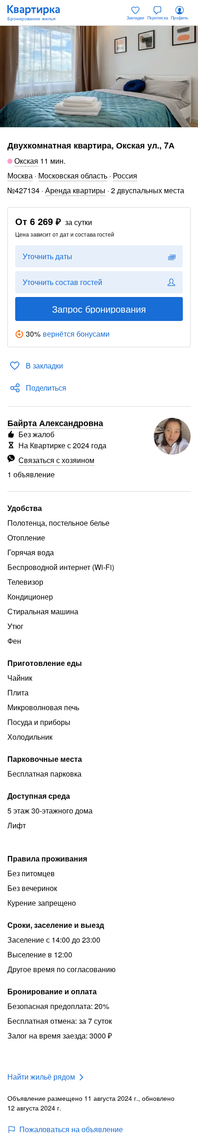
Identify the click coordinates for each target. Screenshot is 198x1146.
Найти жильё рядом (41, 1076)
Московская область (72, 175)
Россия (125, 175)
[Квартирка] (38, 13)
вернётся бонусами (76, 333)
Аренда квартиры (75, 190)
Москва (20, 175)
